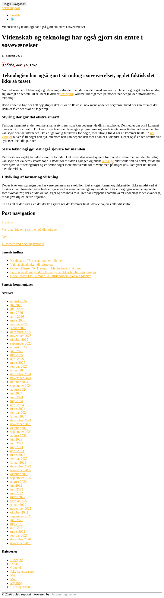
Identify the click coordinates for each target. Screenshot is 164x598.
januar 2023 (18, 462)
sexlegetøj (67, 94)
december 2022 (20, 466)
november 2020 (20, 543)
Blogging (16, 560)
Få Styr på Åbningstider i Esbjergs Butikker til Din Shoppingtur (53, 272)
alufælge (108, 161)
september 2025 (21, 343)
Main (13, 579)
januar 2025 (18, 370)
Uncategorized (20, 587)
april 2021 (17, 528)
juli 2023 (16, 439)
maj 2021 (16, 524)
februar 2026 (19, 324)
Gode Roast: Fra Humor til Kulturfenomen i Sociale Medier (50, 276)
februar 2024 (19, 412)
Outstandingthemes (63, 594)
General (15, 567)
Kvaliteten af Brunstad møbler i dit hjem (37, 260)
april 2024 (17, 405)
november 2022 (20, 470)
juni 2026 (16, 309)
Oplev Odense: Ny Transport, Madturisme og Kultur (45, 268)
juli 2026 (16, 305)
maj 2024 (16, 401)
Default (15, 564)
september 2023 (21, 432)
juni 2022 (16, 489)
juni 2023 (16, 443)
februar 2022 (19, 501)
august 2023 (18, 435)
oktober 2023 (19, 428)
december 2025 (20, 332)
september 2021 (21, 516)
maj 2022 (16, 493)
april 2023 (17, 451)
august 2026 (18, 301)
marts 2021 (17, 531)
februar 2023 (19, 458)
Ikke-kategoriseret (22, 571)
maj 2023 (16, 447)
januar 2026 (18, 328)
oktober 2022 (19, 474)
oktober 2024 (19, 382)
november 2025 (20, 336)
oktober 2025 (19, 339)
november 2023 (20, 424)
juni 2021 (16, 520)
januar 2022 (18, 504)
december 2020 (20, 539)
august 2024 (18, 389)
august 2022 (18, 481)
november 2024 (20, 378)
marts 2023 (17, 455)
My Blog (16, 583)
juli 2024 (16, 393)
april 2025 (17, 359)
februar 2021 (19, 535)
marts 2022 (17, 497)
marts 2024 (17, 408)
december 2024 (20, 374)
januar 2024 (18, 416)
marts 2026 (17, 320)
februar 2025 (19, 366)
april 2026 (17, 316)
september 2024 (21, 385)
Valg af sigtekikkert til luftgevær (31, 264)
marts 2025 (17, 362)
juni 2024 (16, 397)
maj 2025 (16, 355)
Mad (13, 575)
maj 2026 (16, 312)
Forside (15, 15)
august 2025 (18, 347)
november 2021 (20, 508)
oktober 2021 (19, 512)
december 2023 (20, 420)
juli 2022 (16, 485)
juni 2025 (16, 351)
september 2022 (21, 478)
